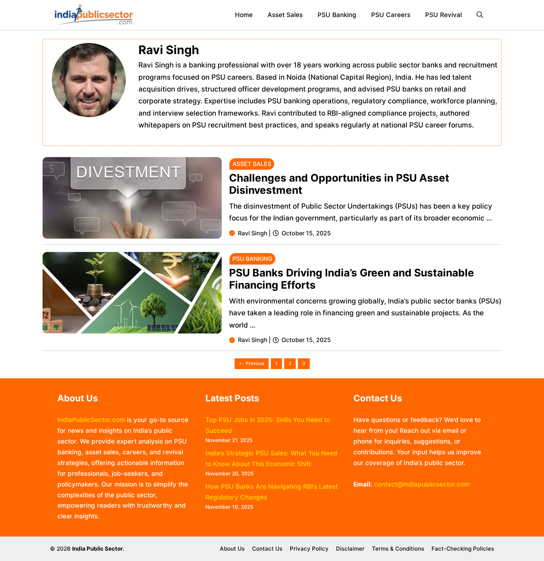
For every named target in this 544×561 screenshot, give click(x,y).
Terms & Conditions (398, 548)
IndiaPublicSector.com (91, 420)
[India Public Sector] (94, 15)
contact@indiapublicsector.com (422, 484)
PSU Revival (443, 15)
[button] (479, 15)
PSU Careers (390, 15)
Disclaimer (350, 548)
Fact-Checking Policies (462, 548)
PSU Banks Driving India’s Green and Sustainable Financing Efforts (351, 279)
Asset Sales (285, 15)
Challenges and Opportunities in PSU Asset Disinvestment (339, 184)
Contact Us (267, 548)
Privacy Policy (309, 548)
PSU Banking (337, 15)
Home (244, 15)
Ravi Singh (253, 233)
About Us (232, 548)
